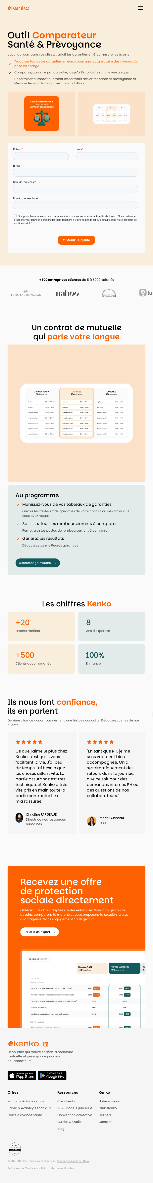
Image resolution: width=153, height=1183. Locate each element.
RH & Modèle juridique (74, 1108)
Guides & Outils (69, 1122)
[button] (140, 8)
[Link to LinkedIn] (46, 1044)
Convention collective (74, 1115)
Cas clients (66, 1101)
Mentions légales (62, 1168)
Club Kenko (108, 1108)
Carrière (105, 1115)
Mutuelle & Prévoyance (26, 1101)
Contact (105, 1122)
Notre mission (109, 1101)
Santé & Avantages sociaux (29, 1108)
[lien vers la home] (18, 8)
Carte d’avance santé (25, 1115)
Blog (61, 1128)
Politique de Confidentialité (27, 1168)
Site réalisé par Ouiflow (73, 1161)
